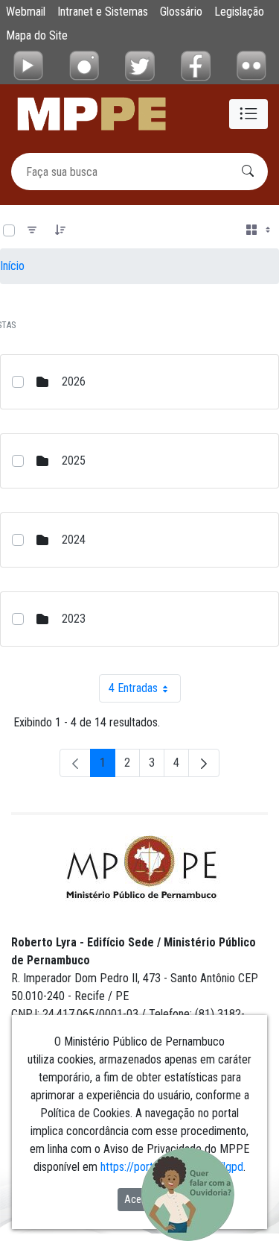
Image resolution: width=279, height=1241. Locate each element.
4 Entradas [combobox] (145, 692)
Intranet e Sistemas (102, 11)
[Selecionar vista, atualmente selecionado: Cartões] (259, 230)
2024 (74, 539)
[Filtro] (32, 230)
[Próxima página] (203, 763)
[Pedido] (60, 230)
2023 (74, 619)
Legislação (239, 11)
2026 (74, 381)
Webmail (25, 11)
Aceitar (139, 1199)
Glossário (181, 11)
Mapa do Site (37, 35)
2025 (74, 460)
